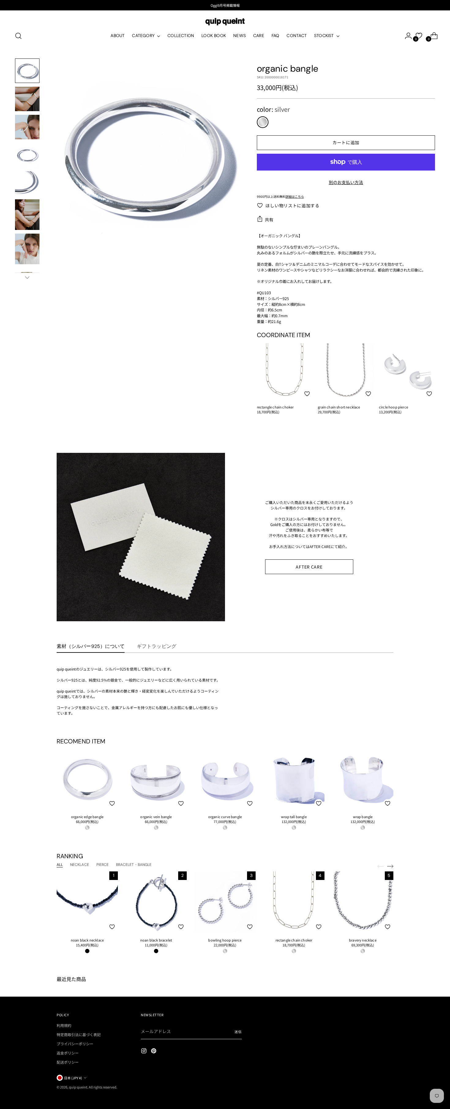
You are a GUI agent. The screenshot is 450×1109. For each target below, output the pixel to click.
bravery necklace (363, 940)
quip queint (78, 1087)
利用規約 (64, 1025)
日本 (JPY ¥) (73, 1077)
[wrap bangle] (362, 778)
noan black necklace (87, 940)
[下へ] (27, 277)
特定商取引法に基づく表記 (79, 1034)
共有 (269, 219)
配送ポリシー (68, 1062)
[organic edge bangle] (87, 778)
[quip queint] (225, 21)
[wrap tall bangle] (293, 778)
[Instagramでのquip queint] (144, 1051)
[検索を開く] (18, 36)
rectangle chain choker (275, 406)
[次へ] (390, 866)
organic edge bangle (87, 816)
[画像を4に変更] (27, 155)
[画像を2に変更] (27, 99)
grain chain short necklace (339, 406)
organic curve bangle (225, 816)
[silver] (262, 122)
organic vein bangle (156, 816)
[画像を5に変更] (27, 183)
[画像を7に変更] (27, 249)
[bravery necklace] (362, 902)
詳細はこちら (295, 196)
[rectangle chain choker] (285, 371)
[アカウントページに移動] (406, 36)
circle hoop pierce (393, 406)
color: (273, 109)
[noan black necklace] (87, 902)
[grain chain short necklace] (346, 371)
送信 (238, 1031)
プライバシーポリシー (75, 1043)
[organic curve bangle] (225, 778)
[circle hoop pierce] (407, 371)
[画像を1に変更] (27, 70)
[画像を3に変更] (27, 127)
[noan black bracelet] (156, 902)
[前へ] (380, 866)
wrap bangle (363, 816)
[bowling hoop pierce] (225, 902)
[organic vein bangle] (156, 778)
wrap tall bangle (294, 816)
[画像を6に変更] (27, 214)
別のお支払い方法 (346, 182)
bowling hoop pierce (225, 940)
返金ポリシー (68, 1052)
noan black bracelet (156, 940)
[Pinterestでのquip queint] (154, 1051)
